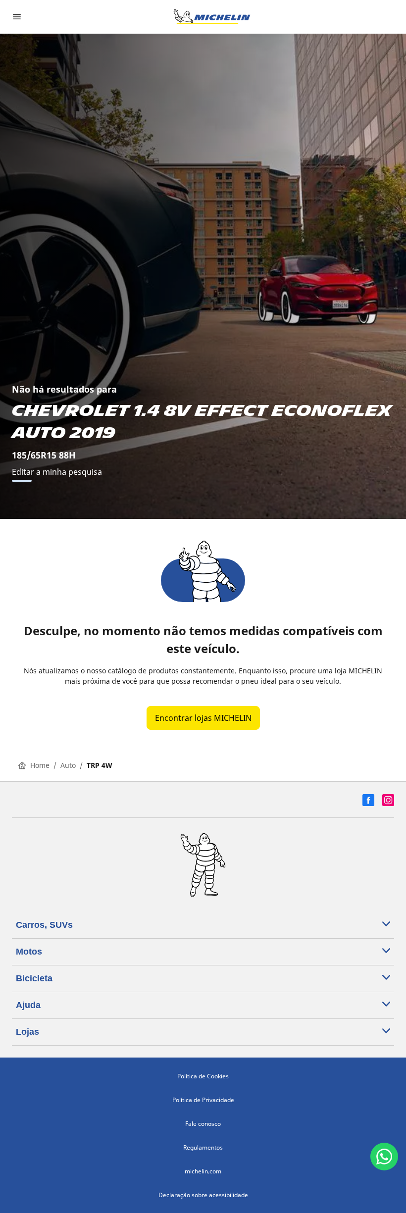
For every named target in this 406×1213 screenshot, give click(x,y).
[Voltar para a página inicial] (212, 17)
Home (40, 765)
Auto (68, 765)
